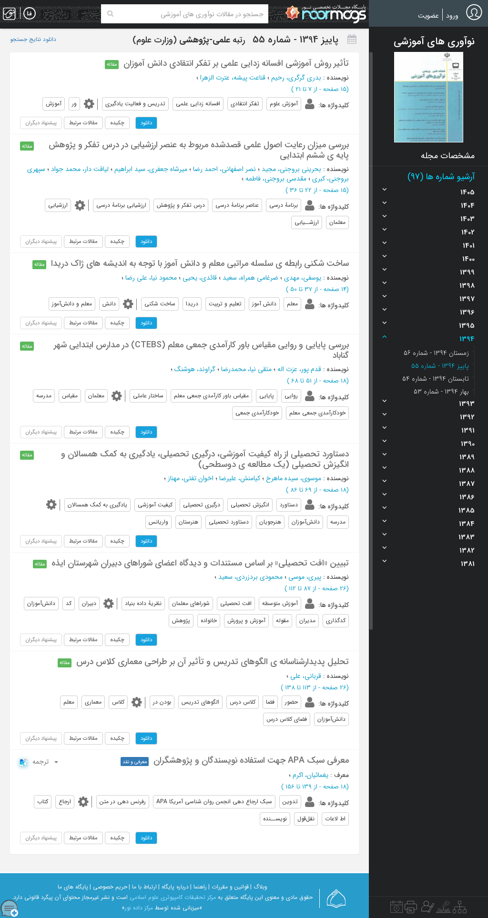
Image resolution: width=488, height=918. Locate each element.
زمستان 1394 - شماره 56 (436, 353)
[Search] (110, 13)
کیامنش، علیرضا (239, 478)
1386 (467, 497)
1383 (466, 537)
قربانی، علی (305, 676)
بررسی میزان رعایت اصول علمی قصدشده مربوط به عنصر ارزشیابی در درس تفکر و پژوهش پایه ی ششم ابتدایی (199, 150)
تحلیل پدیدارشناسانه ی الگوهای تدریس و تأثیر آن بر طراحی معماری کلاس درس (212, 661)
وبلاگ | (258, 886)
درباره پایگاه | (173, 886)
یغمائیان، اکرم (310, 775)
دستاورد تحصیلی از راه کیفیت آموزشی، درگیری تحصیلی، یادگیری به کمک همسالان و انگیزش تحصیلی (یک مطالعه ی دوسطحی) (205, 459)
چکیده (117, 123)
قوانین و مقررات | (228, 886)
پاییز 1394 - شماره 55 (440, 366)
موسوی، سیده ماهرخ (293, 478)
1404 (468, 206)
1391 (468, 430)
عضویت (428, 15)
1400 (468, 259)
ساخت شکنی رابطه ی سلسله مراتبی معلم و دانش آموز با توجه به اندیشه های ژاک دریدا (200, 263)
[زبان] (29, 13)
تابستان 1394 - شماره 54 (435, 378)
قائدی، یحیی (200, 277)
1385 (466, 510)
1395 (467, 326)
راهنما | (198, 886)
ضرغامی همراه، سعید (250, 277)
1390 (468, 444)
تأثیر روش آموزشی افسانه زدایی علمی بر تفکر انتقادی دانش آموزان (236, 63)
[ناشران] (411, 909)
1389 (467, 457)
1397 (467, 299)
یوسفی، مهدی (302, 277)
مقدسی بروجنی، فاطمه (275, 178)
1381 (468, 564)
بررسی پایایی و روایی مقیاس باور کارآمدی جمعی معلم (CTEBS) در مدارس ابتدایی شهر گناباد (201, 350)
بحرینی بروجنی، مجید (291, 169)
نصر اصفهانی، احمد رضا (224, 169)
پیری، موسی (304, 577)
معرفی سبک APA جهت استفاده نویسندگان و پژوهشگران (251, 760)
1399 (467, 272)
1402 (468, 232)
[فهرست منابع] (460, 909)
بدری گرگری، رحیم (296, 77)
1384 (467, 524)
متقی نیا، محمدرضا (246, 369)
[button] (428, 97)
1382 (467, 550)
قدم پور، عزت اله (299, 369)
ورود (452, 15)
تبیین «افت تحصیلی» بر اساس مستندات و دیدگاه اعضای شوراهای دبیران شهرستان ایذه (200, 563)
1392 (467, 417)
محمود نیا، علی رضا (151, 277)
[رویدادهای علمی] (396, 909)
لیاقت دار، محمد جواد (80, 169)
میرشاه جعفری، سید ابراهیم (150, 169)
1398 (467, 286)
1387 (467, 484)
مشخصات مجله (448, 155)
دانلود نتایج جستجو (33, 39)
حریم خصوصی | (108, 886)
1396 (467, 312)
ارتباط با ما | (143, 886)
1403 (467, 219)
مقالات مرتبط (83, 123)
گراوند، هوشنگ (194, 369)
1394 (467, 339)
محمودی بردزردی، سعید (250, 577)
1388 (467, 470)
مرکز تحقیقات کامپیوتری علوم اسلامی (173, 897)
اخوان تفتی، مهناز (191, 478)
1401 (469, 246)
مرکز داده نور (139, 907)
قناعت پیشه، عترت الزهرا (232, 77)
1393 (467, 404)
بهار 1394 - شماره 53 (441, 391)
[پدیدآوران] (426, 909)
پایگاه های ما (73, 886)
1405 (467, 192)
